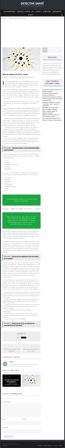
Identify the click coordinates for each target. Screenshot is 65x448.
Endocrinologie (56, 11)
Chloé (8, 384)
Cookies (55, 445)
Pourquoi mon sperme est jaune (52, 97)
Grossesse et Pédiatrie (23, 11)
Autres (30, 15)
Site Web (5, 427)
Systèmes (38, 11)
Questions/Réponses (9, 11)
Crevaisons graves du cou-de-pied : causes (31, 350)
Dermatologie (47, 11)
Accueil (4, 18)
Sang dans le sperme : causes (51, 102)
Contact (60, 445)
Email (24, 419)
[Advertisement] (32, 33)
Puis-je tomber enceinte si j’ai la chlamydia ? (12, 350)
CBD (32, 11)
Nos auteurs (40, 445)
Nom (4, 419)
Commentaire (6, 402)
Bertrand (32, 382)
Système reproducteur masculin (26, 77)
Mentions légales (48, 445)
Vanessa (6, 77)
